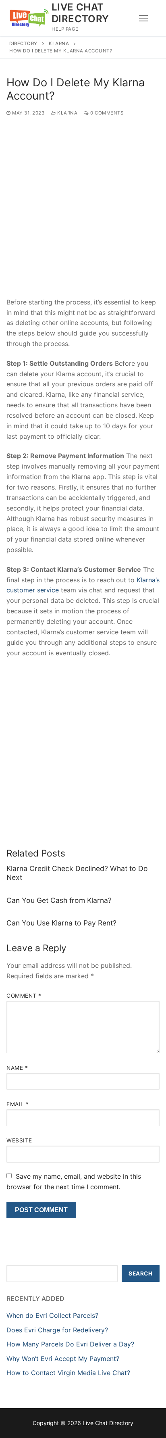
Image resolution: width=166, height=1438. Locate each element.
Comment (24, 995)
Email (17, 1104)
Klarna (59, 43)
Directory (23, 43)
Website (19, 1140)
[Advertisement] (83, 211)
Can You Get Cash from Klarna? (59, 900)
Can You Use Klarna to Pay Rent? (61, 923)
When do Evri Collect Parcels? (52, 1315)
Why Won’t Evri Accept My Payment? (62, 1359)
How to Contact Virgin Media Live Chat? (68, 1373)
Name (17, 1068)
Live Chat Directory (80, 13)
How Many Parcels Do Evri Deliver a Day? (70, 1344)
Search (140, 1273)
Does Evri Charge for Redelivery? (57, 1330)
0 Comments (106, 113)
